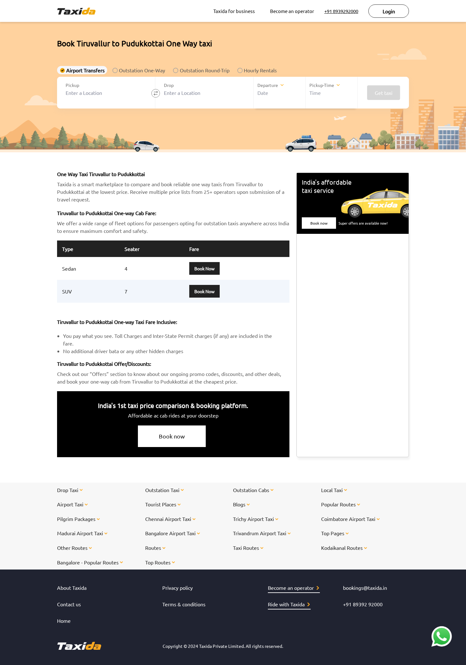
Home (64, 620)
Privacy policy (177, 587)
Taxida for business (234, 11)
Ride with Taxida (286, 604)
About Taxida (72, 587)
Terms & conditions (183, 604)
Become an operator (292, 11)
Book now (172, 436)
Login (389, 11)
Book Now (204, 268)
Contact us (69, 604)
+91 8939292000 (341, 11)
